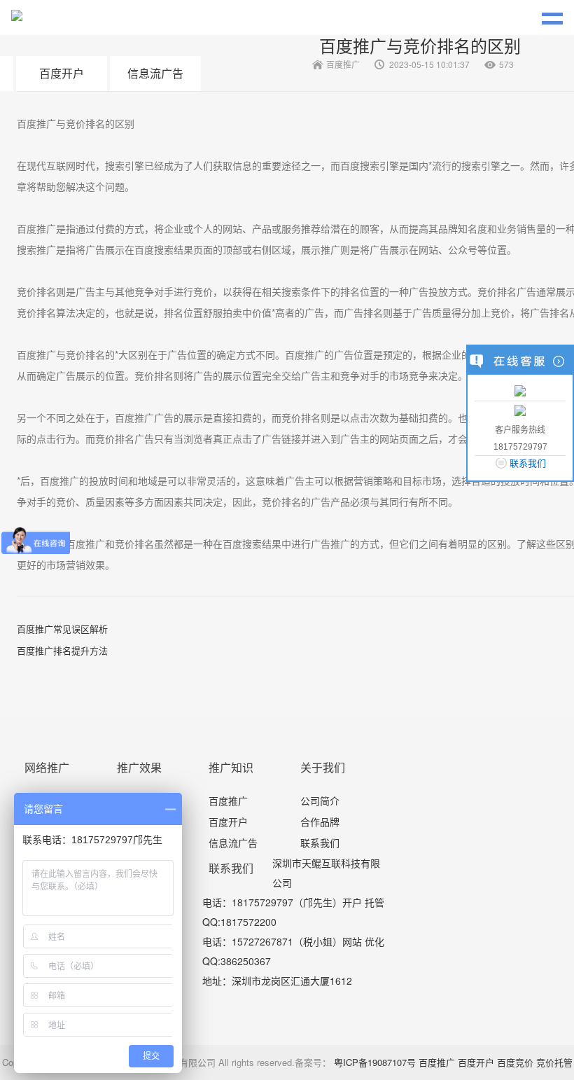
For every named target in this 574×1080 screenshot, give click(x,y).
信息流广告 (155, 73)
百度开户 (61, 73)
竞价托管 (554, 1062)
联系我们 (320, 843)
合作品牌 (320, 822)
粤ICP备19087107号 (375, 1062)
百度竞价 (515, 1062)
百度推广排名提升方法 (62, 650)
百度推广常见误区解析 (62, 628)
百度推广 (228, 801)
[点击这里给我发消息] (520, 390)
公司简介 (320, 801)
